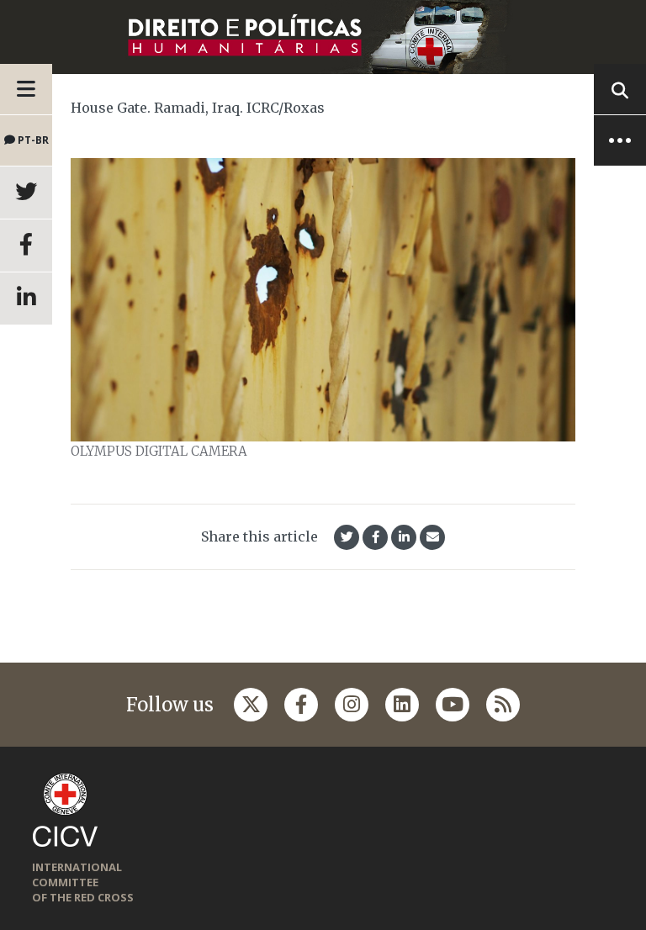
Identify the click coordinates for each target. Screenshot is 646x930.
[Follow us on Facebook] (301, 704)
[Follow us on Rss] (503, 704)
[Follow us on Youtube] (452, 704)
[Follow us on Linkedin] (402, 704)
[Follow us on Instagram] (351, 704)
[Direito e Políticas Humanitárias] (323, 37)
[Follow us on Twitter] (250, 704)
